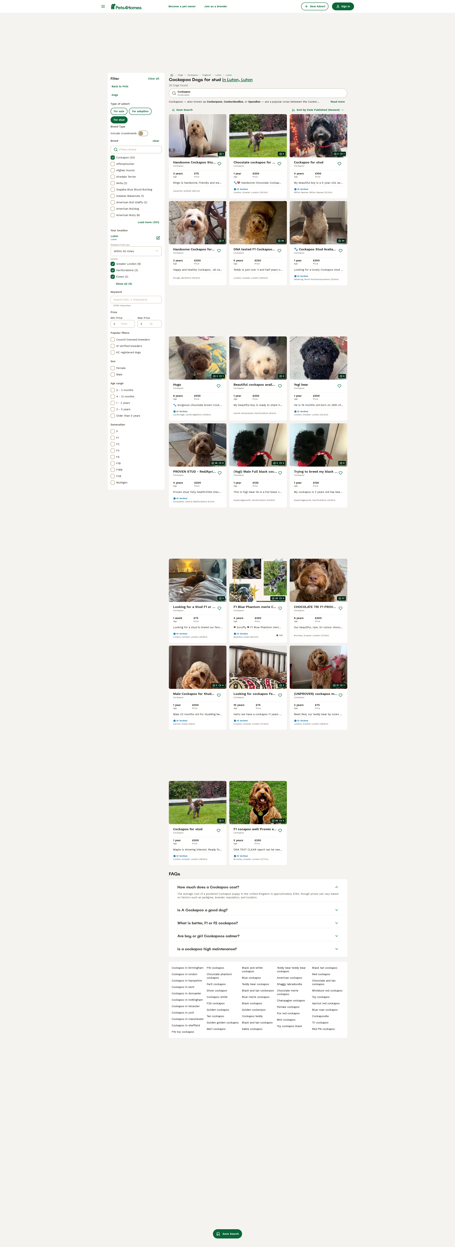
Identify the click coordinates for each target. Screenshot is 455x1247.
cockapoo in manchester (188, 1019)
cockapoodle (320, 1016)
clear (156, 140)
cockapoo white (217, 997)
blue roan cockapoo (325, 1009)
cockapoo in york (183, 1012)
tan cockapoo (215, 1016)
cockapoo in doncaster (186, 993)
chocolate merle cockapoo (287, 992)
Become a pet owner (182, 6)
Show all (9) (124, 283)
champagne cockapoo (291, 1000)
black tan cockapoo (324, 967)
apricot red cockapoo (326, 1003)
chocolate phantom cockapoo (219, 976)
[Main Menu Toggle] (103, 6)
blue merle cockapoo (255, 997)
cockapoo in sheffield (186, 1025)
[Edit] (158, 237)
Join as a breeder (215, 6)
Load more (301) (148, 222)
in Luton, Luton (237, 79)
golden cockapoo (218, 1009)
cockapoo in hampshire (187, 980)
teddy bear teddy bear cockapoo (291, 969)
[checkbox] (112, 157)
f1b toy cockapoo (183, 1031)
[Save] (219, 163)
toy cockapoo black (289, 1026)
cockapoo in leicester (186, 1006)
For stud (119, 119)
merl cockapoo (216, 1029)
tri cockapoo (320, 1022)
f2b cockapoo (216, 1003)
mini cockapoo (286, 1019)
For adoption (140, 111)
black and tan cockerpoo (258, 990)
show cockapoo (217, 990)
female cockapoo (288, 1007)
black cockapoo (252, 1003)
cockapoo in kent (183, 987)
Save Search (184, 109)
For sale (119, 111)
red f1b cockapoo (323, 1029)
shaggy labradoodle (289, 984)
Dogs (115, 95)
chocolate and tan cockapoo (324, 982)
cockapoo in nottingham (187, 999)
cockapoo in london (184, 974)
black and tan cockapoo (257, 1022)
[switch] (143, 133)
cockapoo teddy (252, 1016)
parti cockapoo (216, 984)
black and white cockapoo (252, 969)
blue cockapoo (251, 977)
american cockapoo (289, 977)
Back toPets (120, 86)
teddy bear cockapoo (255, 984)
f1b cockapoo (215, 967)
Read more (338, 101)
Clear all (153, 78)
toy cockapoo (321, 997)
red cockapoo (321, 974)
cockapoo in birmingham (188, 967)
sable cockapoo (252, 1029)
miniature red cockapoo (327, 990)
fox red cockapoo (288, 1013)
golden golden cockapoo (223, 1022)
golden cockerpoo (254, 1009)
